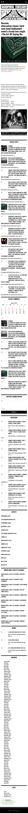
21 (16, 311)
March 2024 (6, 709)
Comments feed (7, 795)
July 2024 (6, 702)
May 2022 (6, 745)
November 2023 (7, 716)
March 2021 (6, 768)
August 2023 (7, 720)
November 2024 (7, 696)
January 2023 (7, 732)
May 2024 (6, 706)
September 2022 (7, 739)
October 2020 (7, 776)
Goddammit (22, 66)
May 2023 (6, 725)
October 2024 (7, 698)
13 (12, 310)
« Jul (2, 318)
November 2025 (7, 676)
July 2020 (6, 781)
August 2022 (7, 740)
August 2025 (7, 681)
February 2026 (7, 671)
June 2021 (6, 763)
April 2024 (6, 707)
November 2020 (7, 775)
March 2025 (6, 689)
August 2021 (7, 760)
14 (16, 310)
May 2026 (6, 666)
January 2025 (7, 693)
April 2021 (6, 766)
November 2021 (7, 755)
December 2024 (7, 694)
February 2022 (7, 750)
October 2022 (7, 737)
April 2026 (6, 668)
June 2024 (6, 704)
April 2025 (6, 688)
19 (8, 311)
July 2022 (6, 742)
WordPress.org (7, 796)
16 (23, 310)
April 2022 (6, 747)
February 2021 (7, 770)
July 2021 (6, 762)
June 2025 (6, 684)
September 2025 (7, 679)
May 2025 (6, 686)
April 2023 (6, 727)
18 (5, 311)
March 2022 (6, 748)
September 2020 (7, 778)
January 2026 (7, 673)
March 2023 (6, 729)
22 (20, 311)
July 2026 (6, 663)
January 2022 (7, 752)
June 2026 (6, 665)
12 (8, 310)
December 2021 (7, 753)
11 (5, 310)
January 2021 (7, 771)
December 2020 (7, 773)
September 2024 (7, 699)
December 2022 (7, 734)
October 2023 (7, 717)
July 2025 (6, 683)
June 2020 (6, 783)
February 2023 (7, 730)
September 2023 (7, 719)
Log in (5, 791)
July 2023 (6, 722)
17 (1, 311)
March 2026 (6, 670)
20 (12, 311)
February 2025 (7, 691)
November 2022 (7, 735)
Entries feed (6, 793)
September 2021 (7, 758)
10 (1, 310)
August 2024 (7, 701)
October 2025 (7, 678)
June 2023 (6, 724)
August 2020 (7, 780)
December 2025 (7, 675)
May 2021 (6, 765)
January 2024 (7, 712)
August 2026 (7, 661)
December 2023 (7, 714)
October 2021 (7, 757)
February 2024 (7, 711)
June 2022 (6, 743)
